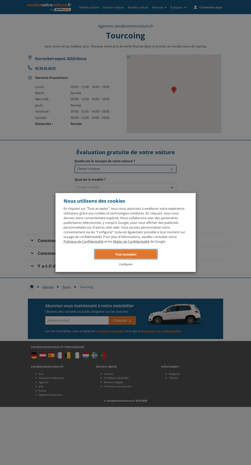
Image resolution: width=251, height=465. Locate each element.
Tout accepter (126, 254)
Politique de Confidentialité (84, 241)
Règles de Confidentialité (131, 241)
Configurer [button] (126, 264)
